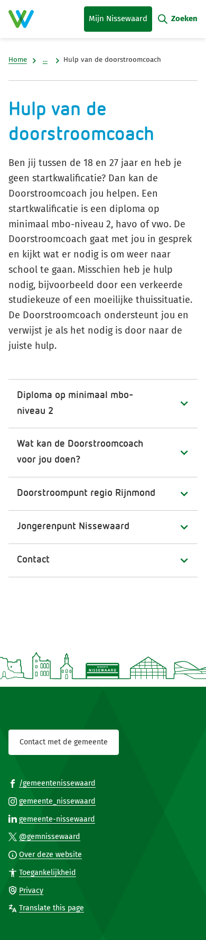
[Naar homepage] (21, 19)
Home (17, 60)
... (45, 60)
